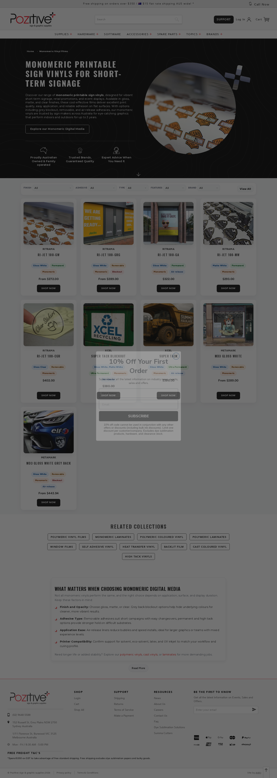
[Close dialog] (176, 349)
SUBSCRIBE (138, 409)
